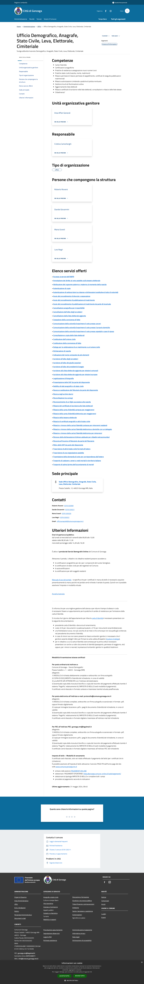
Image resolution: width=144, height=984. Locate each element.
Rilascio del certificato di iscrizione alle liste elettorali (73, 405)
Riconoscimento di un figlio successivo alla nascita (72, 402)
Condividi (105, 36)
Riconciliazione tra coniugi (63, 398)
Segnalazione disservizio (51, 933)
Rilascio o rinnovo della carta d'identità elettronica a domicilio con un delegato (82, 429)
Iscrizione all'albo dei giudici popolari (67, 362)
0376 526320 (66, 513)
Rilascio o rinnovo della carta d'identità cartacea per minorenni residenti (80, 425)
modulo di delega (112, 639)
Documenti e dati (20, 918)
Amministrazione (29, 26)
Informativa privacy (78, 933)
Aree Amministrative (21, 901)
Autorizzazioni (77, 915)
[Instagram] (110, 10)
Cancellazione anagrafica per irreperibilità (68, 308)
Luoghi (103, 914)
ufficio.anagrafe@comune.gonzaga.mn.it (70, 521)
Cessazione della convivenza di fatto (66, 319)
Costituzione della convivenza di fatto (67, 343)
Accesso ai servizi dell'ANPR (63, 276)
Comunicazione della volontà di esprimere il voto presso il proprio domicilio (81, 327)
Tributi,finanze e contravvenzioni (83, 904)
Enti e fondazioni (20, 908)
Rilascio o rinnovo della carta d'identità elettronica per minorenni (77, 433)
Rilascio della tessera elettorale (65, 417)
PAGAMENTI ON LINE (79, 771)
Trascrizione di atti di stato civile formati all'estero (71, 449)
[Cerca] (127, 11)
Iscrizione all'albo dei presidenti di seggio (68, 366)
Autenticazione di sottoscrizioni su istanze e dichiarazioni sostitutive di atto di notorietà (85, 292)
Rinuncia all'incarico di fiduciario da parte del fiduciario (73, 441)
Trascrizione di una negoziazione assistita (68, 452)
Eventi (103, 917)
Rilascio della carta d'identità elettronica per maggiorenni (74, 413)
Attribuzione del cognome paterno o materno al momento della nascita (79, 284)
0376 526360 (68, 505)
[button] (72, 980)
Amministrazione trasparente (82, 930)
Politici (16, 911)
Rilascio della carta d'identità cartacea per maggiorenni (73, 409)
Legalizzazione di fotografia (63, 378)
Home (19, 26)
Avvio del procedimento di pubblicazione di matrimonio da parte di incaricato (82, 304)
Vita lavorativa (48, 903)
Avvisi (103, 904)
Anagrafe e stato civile (50, 897)
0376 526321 (70, 509)
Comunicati (105, 901)
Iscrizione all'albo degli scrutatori (65, 359)
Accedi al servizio (58, 594)
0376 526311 (30, 956)
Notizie (103, 897)
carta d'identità (97, 618)
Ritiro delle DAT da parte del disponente (68, 445)
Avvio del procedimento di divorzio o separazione (71, 296)
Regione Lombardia (20, 2)
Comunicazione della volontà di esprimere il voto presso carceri (77, 323)
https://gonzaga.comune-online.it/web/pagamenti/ (102, 773)
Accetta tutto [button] (64, 976)
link (91, 972)
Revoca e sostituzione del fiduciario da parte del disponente (75, 390)
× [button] (142, 962)
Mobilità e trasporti (49, 919)
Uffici (39, 26)
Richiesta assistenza (50, 940)
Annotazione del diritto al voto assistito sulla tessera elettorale (76, 280)
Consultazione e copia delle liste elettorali (68, 335)
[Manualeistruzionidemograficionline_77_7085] (71, 579)
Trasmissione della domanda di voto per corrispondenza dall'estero (78, 456)
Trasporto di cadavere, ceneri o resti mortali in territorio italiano (77, 460)
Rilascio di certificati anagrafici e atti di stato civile (71, 421)
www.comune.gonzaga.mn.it (66, 766)
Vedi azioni (115, 36)
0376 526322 (64, 517)
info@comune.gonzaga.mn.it (28, 958)
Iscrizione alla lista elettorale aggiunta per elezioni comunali (75, 370)
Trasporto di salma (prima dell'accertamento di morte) (73, 464)
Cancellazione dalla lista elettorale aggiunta (69, 315)
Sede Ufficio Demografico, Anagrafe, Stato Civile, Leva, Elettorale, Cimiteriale (77, 482)
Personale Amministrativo (23, 915)
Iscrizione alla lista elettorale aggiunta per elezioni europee (75, 374)
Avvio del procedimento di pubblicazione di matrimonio (74, 300)
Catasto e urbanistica (50, 913)
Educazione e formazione (80, 897)
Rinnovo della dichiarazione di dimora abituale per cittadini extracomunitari (81, 437)
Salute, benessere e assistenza (82, 911)
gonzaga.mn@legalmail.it (26, 953)
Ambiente (75, 908)
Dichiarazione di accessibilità (81, 940)
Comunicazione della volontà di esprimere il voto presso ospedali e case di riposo (83, 331)
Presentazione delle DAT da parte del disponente (71, 382)
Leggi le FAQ (47, 937)
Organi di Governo (20, 897)
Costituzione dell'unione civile (64, 339)
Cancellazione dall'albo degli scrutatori (67, 312)
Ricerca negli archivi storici (63, 394)
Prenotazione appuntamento (52, 930)
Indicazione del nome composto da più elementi (71, 355)
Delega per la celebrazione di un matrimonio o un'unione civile (76, 347)
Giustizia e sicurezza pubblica (82, 900)
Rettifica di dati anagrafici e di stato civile (68, 386)
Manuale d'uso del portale (61, 579)
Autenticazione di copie (62, 288)
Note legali (76, 937)
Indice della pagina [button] (24, 57)
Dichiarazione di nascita (62, 351)
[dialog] (72, 972)
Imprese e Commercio (50, 907)
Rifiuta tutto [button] (80, 976)
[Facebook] (105, 10)
